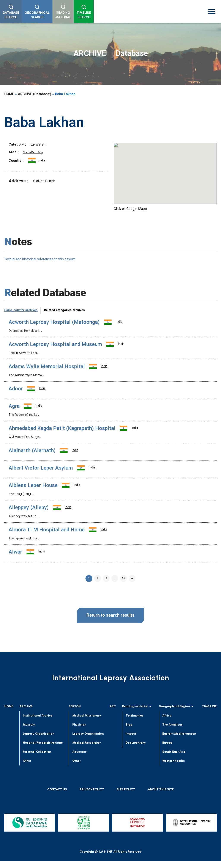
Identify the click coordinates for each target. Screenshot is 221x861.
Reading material (135, 706)
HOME (9, 94)
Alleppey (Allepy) (29, 508)
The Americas (172, 724)
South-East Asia (33, 153)
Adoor (16, 389)
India (42, 160)
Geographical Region (174, 706)
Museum (29, 724)
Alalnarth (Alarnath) (32, 451)
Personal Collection (37, 752)
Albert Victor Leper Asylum (41, 468)
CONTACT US (57, 789)
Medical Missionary (86, 715)
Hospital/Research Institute (43, 743)
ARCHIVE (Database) (34, 94)
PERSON (75, 706)
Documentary (136, 743)
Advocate (79, 752)
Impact (131, 733)
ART (113, 706)
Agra (14, 406)
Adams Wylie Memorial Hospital (47, 367)
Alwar (15, 552)
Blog (129, 724)
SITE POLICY (126, 789)
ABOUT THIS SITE (161, 789)
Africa (167, 715)
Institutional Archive (37, 715)
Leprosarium (37, 145)
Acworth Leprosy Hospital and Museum (55, 345)
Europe (167, 743)
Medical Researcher (86, 743)
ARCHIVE (26, 706)
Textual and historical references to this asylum (40, 259)
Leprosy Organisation (38, 733)
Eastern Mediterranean (179, 733)
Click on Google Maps (130, 209)
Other (27, 761)
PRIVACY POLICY (92, 789)
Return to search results (110, 615)
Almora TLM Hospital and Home (47, 530)
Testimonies (135, 715)
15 (123, 578)
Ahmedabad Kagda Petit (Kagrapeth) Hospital (62, 429)
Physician (79, 724)
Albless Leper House (33, 486)
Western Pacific (173, 761)
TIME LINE (209, 706)
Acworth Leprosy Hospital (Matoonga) (54, 322)
